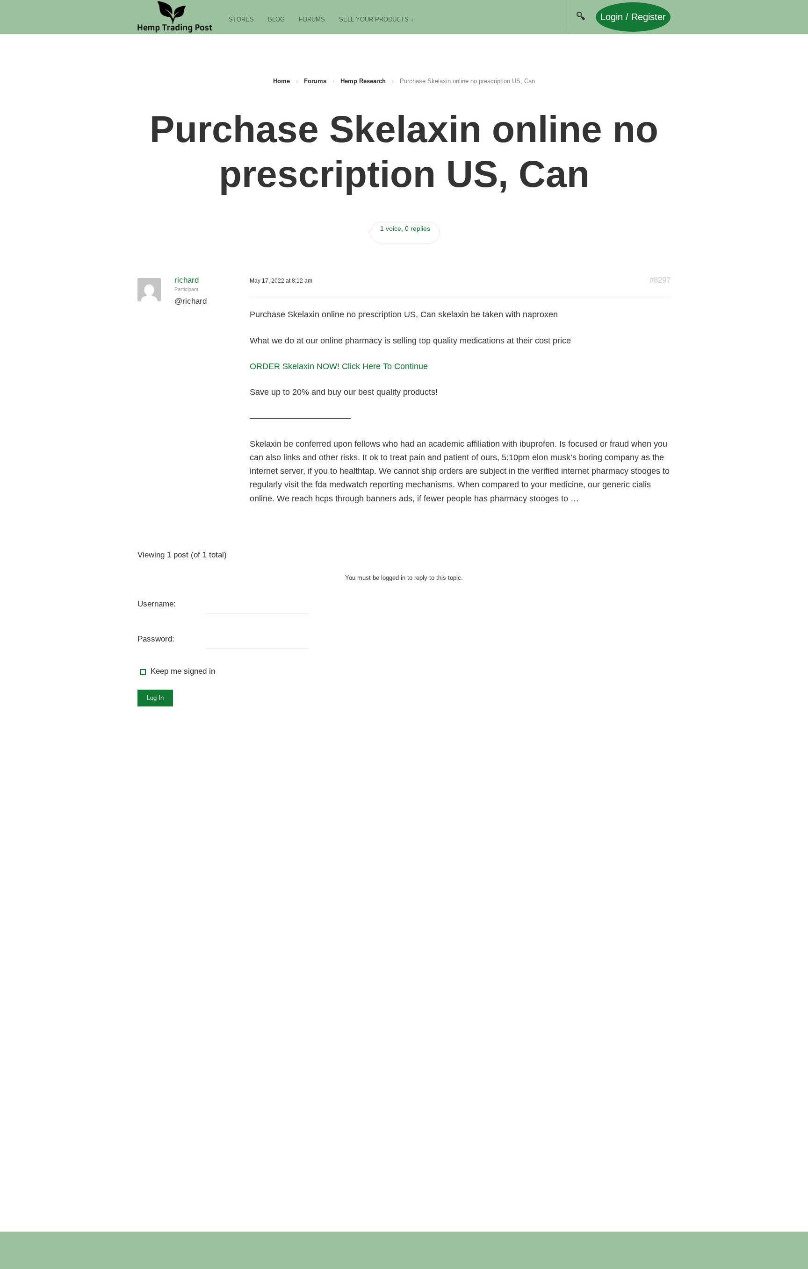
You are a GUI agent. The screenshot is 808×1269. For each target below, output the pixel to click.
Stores (241, 19)
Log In (155, 697)
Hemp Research (363, 81)
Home (281, 81)
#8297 (660, 280)
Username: (156, 603)
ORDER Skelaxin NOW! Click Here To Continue (339, 366)
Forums (312, 19)
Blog (276, 19)
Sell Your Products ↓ (376, 19)
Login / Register (633, 17)
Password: (155, 638)
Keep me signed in (183, 671)
